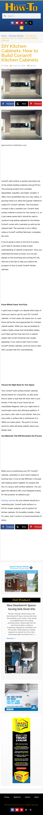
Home (4, 36)
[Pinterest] (21, 23)
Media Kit (17, 797)
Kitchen (32, 65)
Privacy (6, 797)
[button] (21, 27)
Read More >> (11, 638)
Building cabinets (8, 500)
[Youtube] (17, 23)
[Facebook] (12, 23)
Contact (27, 797)
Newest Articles (16, 36)
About (37, 797)
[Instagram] (26, 23)
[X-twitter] (31, 23)
